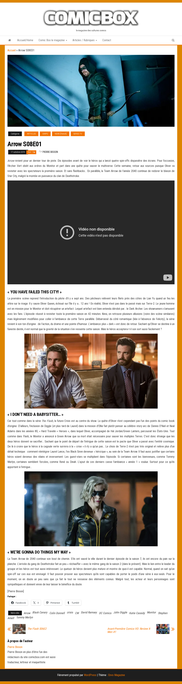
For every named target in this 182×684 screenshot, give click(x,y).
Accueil (11, 50)
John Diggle (120, 612)
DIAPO (45, 134)
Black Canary (39, 612)
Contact (106, 40)
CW (77, 613)
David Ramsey (89, 612)
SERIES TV (77, 134)
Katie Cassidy (137, 613)
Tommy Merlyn (24, 617)
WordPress (90, 675)
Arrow (27, 613)
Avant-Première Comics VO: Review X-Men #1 (129, 630)
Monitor (151, 612)
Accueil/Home (25, 40)
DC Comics (105, 613)
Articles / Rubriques (84, 40)
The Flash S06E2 (36, 628)
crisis (70, 612)
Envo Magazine (116, 675)
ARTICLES (31, 134)
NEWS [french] (61, 134)
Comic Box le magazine (52, 40)
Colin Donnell (57, 613)
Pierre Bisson (50, 152)
